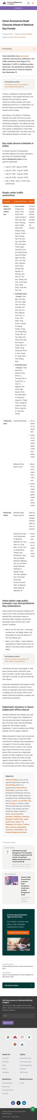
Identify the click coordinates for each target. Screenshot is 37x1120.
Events (4, 1069)
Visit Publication (7, 1083)
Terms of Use (6, 1116)
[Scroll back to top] (32, 1116)
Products (5, 1093)
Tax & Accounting (25, 1062)
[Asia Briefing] (15, 1037)
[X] (19, 1103)
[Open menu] (33, 3)
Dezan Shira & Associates (17, 37)
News (4, 1065)
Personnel (5, 1062)
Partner (22, 1083)
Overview (5, 1058)
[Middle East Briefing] (22, 1044)
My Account (6, 1086)
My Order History (7, 1090)
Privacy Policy (15, 1116)
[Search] (28, 3)
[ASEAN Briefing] (15, 1044)
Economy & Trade (25, 1058)
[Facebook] (13, 1103)
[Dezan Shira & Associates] (8, 1037)
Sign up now (8, 1023)
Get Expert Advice (11, 985)
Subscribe (5, 1072)
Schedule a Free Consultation (18, 932)
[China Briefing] (22, 1037)
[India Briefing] (29, 1037)
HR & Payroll (24, 1072)
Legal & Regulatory (26, 1065)
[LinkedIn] (24, 1103)
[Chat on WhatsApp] (32, 1109)
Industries (23, 1069)
